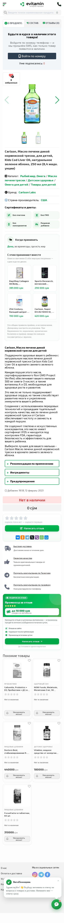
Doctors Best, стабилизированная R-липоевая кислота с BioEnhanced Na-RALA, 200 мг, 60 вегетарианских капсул (16, 751)
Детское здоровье (40, 180)
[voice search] (57, 12)
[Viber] (37, 537)
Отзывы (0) (52, 23)
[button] (57, 100)
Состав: (34, 23)
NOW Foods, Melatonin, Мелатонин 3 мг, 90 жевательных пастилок (46, 688)
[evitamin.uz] (32, 4)
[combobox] (32, 12)
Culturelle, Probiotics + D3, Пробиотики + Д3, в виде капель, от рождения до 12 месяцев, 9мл (15, 688)
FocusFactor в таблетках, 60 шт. (17, 814)
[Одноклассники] (22, 537)
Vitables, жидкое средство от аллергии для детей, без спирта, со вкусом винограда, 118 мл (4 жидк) (47, 751)
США (44, 200)
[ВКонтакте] (18, 537)
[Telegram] (27, 537)
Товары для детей (43, 184)
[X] (32, 537)
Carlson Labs (27, 192)
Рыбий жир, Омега (32, 176)
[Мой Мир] (46, 537)
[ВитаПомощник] (56, 904)
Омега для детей (16, 184)
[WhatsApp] (42, 537)
